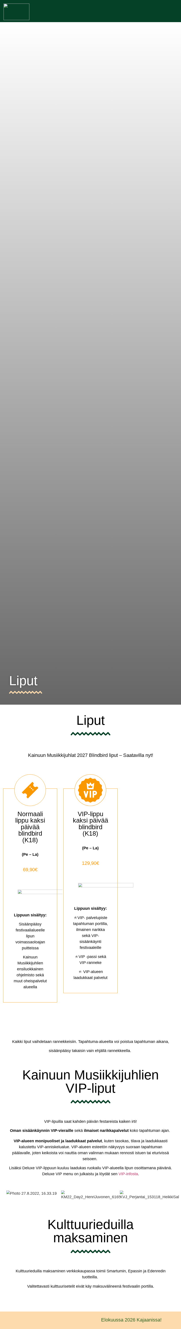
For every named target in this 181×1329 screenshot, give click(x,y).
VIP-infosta (128, 1174)
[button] (173, 12)
